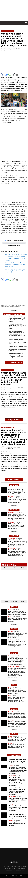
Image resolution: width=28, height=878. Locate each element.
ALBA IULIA (13, 866)
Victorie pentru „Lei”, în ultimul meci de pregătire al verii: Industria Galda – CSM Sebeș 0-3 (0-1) (15, 264)
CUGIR (6, 868)
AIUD (8, 866)
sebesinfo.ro (10, 49)
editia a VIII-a (5, 306)
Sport (5, 568)
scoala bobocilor (6, 308)
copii (23, 305)
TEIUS (18, 868)
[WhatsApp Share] (9, 74)
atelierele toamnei (7, 304)
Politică (22, 601)
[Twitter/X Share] (13, 74)
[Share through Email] (17, 74)
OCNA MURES (12, 868)
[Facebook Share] (2, 74)
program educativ (15, 306)
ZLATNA (23, 868)
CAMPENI (23, 866)
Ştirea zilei (5, 601)
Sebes (14, 308)
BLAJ (19, 866)
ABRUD (4, 866)
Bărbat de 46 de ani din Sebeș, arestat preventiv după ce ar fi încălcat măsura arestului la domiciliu (15, 270)
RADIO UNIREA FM (10, 870)
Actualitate (14, 601)
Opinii (22, 568)
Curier (14, 568)
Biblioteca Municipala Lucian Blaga (11, 305)
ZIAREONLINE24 (20, 870)
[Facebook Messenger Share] (6, 74)
